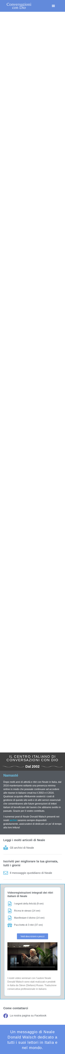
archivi (13, 820)
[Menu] (53, 6)
